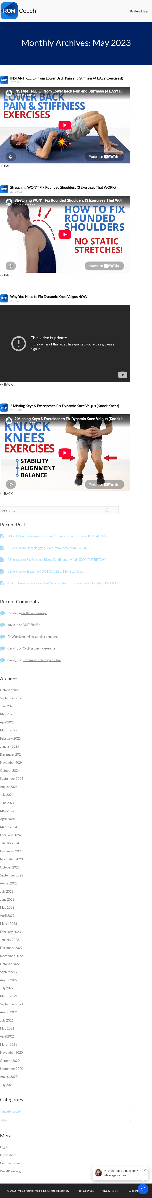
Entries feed (8, 1155)
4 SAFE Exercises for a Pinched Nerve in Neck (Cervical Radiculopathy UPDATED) (62, 583)
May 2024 (7, 811)
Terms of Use (86, 1190)
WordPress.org (10, 1171)
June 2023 (7, 899)
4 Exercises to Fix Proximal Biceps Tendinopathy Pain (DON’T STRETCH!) (56, 559)
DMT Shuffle (31, 625)
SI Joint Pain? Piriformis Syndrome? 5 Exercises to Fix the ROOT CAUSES (56, 536)
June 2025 (7, 706)
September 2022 (11, 972)
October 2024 (10, 770)
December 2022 (11, 948)
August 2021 (9, 1012)
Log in (4, 1147)
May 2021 (7, 1028)
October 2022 (10, 964)
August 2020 (9, 1077)
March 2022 (8, 996)
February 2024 (10, 835)
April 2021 (7, 1036)
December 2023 (11, 851)
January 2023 (9, 940)
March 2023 (8, 924)
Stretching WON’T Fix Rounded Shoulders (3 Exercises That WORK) (63, 187)
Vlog (4, 1120)
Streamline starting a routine (38, 637)
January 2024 (9, 843)
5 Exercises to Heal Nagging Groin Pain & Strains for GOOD (47, 548)
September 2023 (11, 875)
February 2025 (10, 738)
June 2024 (7, 803)
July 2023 (7, 891)
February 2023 (10, 932)
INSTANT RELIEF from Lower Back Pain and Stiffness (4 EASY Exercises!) (66, 78)
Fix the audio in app (34, 613)
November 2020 (11, 1052)
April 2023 (7, 916)
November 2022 (11, 956)
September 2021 (11, 1004)
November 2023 (11, 859)
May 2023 (7, 907)
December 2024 (11, 754)
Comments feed (11, 1163)
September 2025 (11, 698)
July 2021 (7, 1020)
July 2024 (7, 795)
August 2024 (9, 787)
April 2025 (7, 722)
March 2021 (8, 1044)
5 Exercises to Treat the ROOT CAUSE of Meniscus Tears (45, 571)
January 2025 (9, 746)
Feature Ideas (139, 11)
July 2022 (7, 988)
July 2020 (7, 1085)
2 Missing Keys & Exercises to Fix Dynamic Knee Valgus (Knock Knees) (64, 406)
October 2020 (10, 1061)
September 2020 (11, 1069)
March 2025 (8, 730)
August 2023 (9, 883)
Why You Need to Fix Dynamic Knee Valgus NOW (48, 296)
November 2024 (11, 762)
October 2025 (10, 690)
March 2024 (8, 827)
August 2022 (9, 980)
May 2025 (7, 714)
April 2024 (7, 819)
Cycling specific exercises (40, 648)
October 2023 (10, 867)
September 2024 (11, 778)
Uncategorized (11, 1111)
